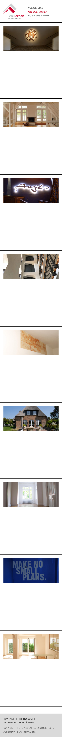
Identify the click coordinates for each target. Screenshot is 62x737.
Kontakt (8, 718)
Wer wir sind (35, 7)
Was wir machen (37, 11)
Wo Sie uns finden (38, 15)
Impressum (26, 718)
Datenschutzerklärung (18, 722)
